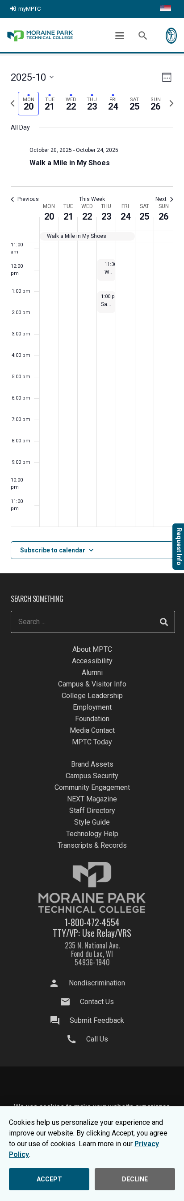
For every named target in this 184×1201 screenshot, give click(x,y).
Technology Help (92, 833)
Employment (92, 707)
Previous (28, 199)
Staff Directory (92, 810)
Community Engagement (92, 787)
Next (161, 199)
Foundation (92, 719)
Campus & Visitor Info (92, 684)
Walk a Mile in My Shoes (69, 163)
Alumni (92, 672)
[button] (119, 35)
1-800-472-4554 (92, 922)
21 (68, 216)
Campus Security (92, 776)
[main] (92, 315)
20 (49, 216)
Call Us (97, 1039)
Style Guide (92, 822)
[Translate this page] (165, 9)
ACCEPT (49, 1179)
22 (87, 216)
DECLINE (135, 1179)
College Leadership (92, 695)
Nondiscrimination (97, 983)
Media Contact (92, 730)
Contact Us (97, 1001)
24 (125, 216)
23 (106, 216)
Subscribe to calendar (52, 550)
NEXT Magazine (92, 799)
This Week (92, 199)
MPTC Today (92, 742)
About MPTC (92, 649)
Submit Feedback (97, 1020)
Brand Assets (92, 764)
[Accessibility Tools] (171, 36)
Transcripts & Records (92, 845)
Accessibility (92, 661)
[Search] (164, 622)
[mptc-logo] (40, 35)
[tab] (28, 103)
